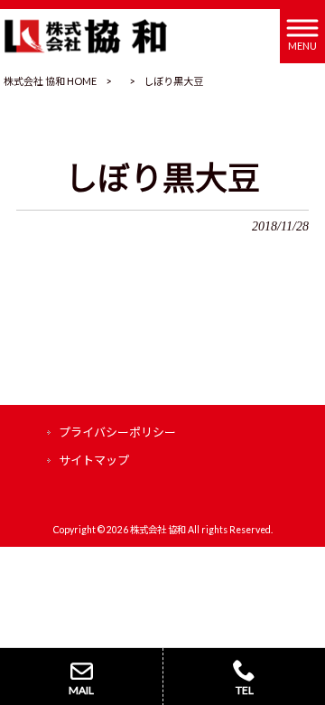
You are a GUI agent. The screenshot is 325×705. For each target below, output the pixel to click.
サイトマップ (94, 460)
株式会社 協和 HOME (50, 81)
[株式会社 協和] (86, 34)
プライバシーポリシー (117, 432)
